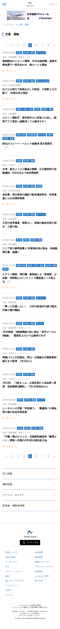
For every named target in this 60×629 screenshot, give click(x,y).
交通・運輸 (24, 24)
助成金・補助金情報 (13, 505)
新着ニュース (11, 552)
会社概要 (39, 552)
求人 (7, 566)
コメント (11, 70)
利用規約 (39, 571)
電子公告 (39, 581)
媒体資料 (39, 557)
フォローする (32, 542)
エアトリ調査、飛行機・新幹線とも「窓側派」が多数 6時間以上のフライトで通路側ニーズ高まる (29, 278)
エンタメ (9, 595)
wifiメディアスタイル (14, 581)
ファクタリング (12, 585)
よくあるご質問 (42, 576)
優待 (7, 576)
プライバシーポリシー (45, 566)
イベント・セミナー (13, 495)
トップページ (8, 24)
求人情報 (7, 473)
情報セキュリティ (43, 562)
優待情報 (7, 484)
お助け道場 (10, 557)
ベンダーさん (11, 562)
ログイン (54, 4)
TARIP (8, 590)
